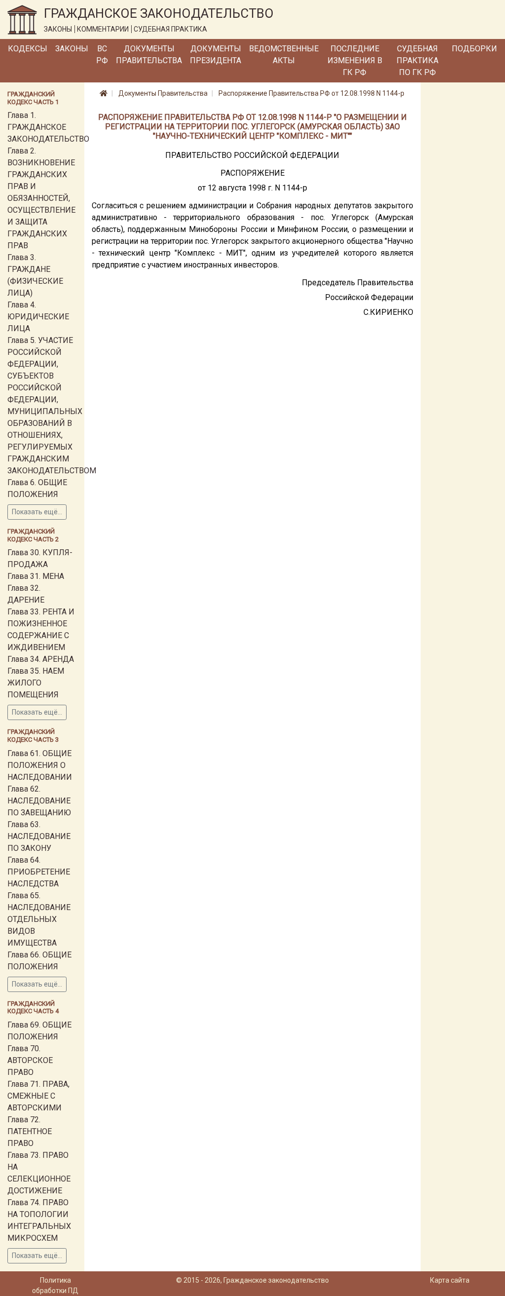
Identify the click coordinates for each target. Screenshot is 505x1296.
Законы (71, 48)
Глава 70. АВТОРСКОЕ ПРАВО (30, 1060)
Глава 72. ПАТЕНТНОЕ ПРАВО (29, 1131)
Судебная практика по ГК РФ (417, 60)
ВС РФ (102, 54)
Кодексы (27, 48)
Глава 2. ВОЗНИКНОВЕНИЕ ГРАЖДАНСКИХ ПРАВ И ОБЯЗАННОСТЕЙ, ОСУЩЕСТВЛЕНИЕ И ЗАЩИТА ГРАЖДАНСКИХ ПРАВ (41, 198)
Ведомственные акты (284, 54)
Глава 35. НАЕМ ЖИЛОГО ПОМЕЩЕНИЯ (35, 682)
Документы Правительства (149, 54)
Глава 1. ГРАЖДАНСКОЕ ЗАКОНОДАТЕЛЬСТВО (48, 127)
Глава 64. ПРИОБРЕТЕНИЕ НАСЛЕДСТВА (38, 871)
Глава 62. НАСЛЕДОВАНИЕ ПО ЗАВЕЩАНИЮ (39, 800)
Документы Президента (215, 54)
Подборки (474, 48)
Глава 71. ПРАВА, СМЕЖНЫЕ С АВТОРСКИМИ (38, 1095)
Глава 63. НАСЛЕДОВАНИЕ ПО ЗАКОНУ (39, 836)
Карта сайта (449, 1280)
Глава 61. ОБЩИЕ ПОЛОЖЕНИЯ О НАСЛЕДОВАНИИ (39, 765)
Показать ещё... (37, 512)
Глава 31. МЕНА (35, 576)
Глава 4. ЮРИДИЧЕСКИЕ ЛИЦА (38, 316)
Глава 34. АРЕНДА (40, 659)
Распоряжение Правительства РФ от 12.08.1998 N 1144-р (311, 93)
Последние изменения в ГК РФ (354, 60)
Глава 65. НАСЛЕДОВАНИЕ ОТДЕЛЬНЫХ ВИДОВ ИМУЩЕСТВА (39, 919)
